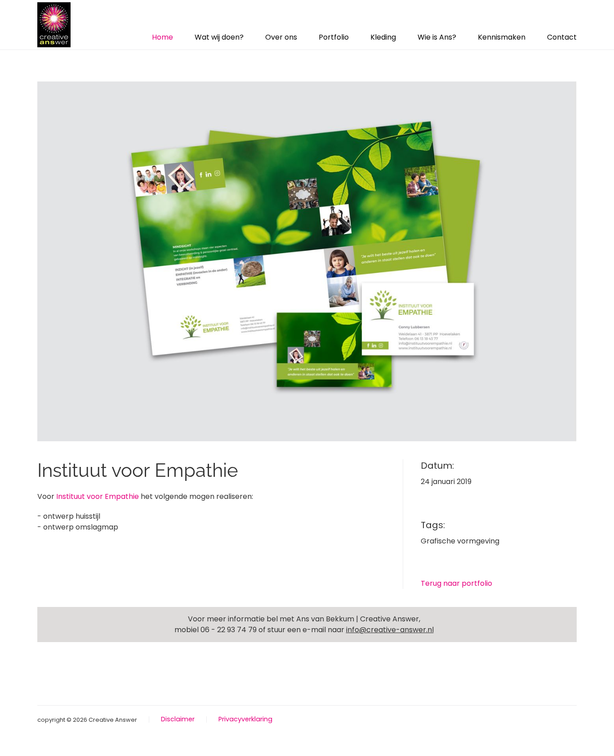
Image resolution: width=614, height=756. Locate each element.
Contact (562, 37)
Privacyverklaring (245, 719)
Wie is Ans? (437, 37)
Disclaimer (178, 719)
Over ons (281, 37)
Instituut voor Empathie (97, 496)
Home (162, 37)
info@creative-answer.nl (390, 630)
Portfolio (334, 37)
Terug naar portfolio (456, 583)
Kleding (383, 37)
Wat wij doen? (219, 37)
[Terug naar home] (54, 24)
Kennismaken (501, 37)
